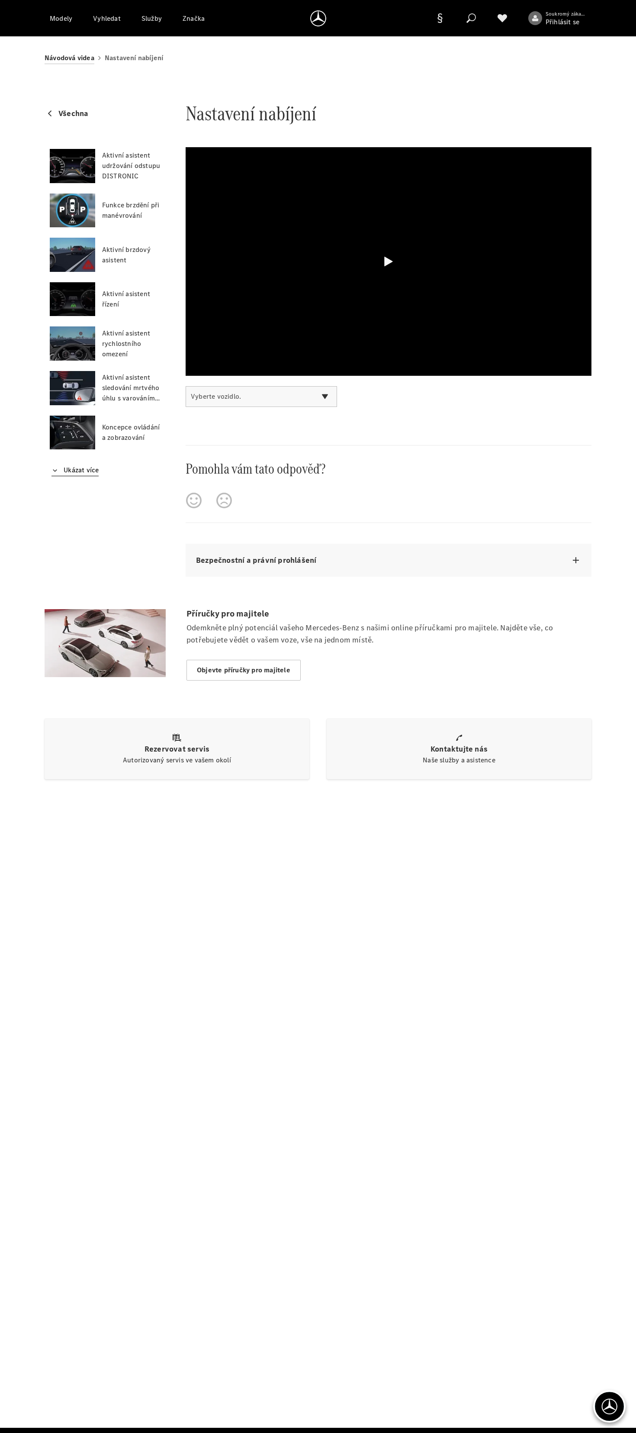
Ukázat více (80, 469)
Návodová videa (69, 57)
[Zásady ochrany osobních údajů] (440, 18)
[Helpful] (194, 500)
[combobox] (261, 396)
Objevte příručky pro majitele (243, 670)
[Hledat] (471, 18)
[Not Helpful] (224, 500)
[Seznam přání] (502, 18)
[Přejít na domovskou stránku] (318, 18)
